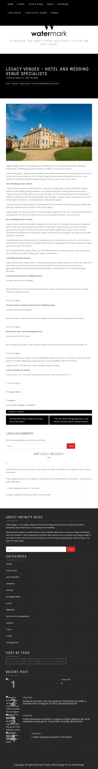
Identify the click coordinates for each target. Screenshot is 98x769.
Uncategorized (12, 642)
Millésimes (10, 610)
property (20, 412)
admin (35, 77)
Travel (50, 4)
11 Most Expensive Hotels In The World (22, 488)
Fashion (9, 564)
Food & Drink (36, 4)
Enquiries (11, 400)
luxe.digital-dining (36, 13)
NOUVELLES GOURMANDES (17, 616)
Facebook (31, 405)
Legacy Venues (12, 166)
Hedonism (63, 4)
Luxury (21, 4)
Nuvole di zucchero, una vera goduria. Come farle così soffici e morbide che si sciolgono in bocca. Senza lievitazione (48, 470)
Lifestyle (9, 590)
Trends (54, 13)
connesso (20, 440)
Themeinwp (78, 764)
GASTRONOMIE (12, 577)
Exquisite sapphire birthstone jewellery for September (28, 494)
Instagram (21, 405)
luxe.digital (14, 13)
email (56, 361)
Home (11, 4)
